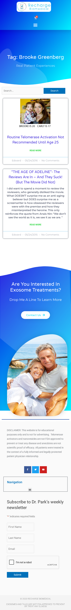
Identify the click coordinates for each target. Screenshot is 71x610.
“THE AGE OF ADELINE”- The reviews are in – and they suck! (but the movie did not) (35, 177)
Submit (17, 574)
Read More (35, 150)
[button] (35, 25)
